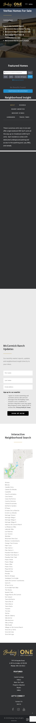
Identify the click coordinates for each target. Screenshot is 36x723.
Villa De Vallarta (10, 616)
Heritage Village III (10, 522)
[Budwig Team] (12, 4)
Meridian (7, 536)
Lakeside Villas (9, 529)
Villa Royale (8, 625)
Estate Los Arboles (11, 513)
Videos (19, 680)
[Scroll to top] (32, 713)
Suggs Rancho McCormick (13, 595)
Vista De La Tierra (10, 630)
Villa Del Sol (8, 618)
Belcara (7, 485)
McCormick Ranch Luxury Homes (17, 40)
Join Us (19, 704)
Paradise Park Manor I (11, 552)
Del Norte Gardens (10, 506)
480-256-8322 (20, 666)
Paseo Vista (8, 566)
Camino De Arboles (11, 489)
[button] (29, 7)
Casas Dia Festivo (10, 499)
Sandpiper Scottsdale (11, 578)
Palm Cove (8, 545)
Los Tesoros (8, 534)
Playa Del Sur (9, 569)
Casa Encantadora (10, 494)
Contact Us (18, 701)
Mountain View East (11, 538)
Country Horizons (10, 501)
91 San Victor (9, 585)
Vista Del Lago (9, 634)
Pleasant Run (9, 571)
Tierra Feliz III (9, 602)
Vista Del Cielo (9, 632)
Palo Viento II (9, 550)
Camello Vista (9, 487)
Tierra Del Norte (10, 599)
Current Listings (19, 677)
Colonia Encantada (11, 503)
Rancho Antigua (10, 576)
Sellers (19, 690)
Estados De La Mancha (12, 510)
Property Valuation (19, 685)
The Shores (8, 590)
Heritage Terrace (10, 515)
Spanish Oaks (9, 592)
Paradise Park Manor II (12, 555)
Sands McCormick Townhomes (14, 581)
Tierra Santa (8, 606)
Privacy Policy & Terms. (23, 407)
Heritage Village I (10, 517)
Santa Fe (7, 583)
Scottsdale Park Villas (11, 588)
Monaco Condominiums (12, 541)
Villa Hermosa (9, 620)
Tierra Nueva (9, 604)
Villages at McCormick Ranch (14, 627)
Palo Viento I (9, 548)
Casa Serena (8, 496)
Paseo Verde (9, 559)
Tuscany (7, 611)
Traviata (7, 609)
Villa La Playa (9, 623)
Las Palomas (9, 531)
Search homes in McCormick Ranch (18, 91)
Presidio (7, 573)
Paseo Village (9, 562)
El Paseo (7, 508)
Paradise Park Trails (11, 557)
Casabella (8, 492)
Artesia (7, 482)
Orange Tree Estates (11, 543)
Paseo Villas (8, 564)
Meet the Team (19, 682)
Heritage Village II (10, 520)
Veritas (7, 613)
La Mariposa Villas (10, 527)
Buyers (19, 687)
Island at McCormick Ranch (13, 524)
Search (30, 77)
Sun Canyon (8, 597)
